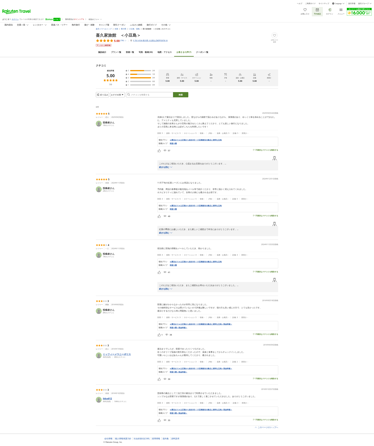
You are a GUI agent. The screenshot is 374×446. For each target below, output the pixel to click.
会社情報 (108, 438)
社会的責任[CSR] (141, 438)
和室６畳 (173, 143)
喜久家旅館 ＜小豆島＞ (118, 35)
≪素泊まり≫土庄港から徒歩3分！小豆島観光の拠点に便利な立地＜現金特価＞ (201, 324)
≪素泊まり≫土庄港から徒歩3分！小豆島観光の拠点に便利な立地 (196, 140)
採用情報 (156, 438)
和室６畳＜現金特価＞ (178, 327)
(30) (146, 52)
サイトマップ (324, 3)
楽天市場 (351, 3)
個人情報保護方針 (123, 438)
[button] (125, 124)
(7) (183, 52)
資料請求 (175, 438)
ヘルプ (299, 3)
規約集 (166, 438)
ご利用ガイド (310, 3)
